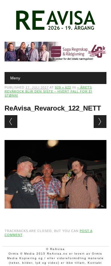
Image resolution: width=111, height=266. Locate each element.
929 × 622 (63, 87)
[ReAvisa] (55, 30)
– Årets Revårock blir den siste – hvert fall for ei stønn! (48, 91)
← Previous (11, 121)
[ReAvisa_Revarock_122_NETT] (56, 214)
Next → (100, 121)
